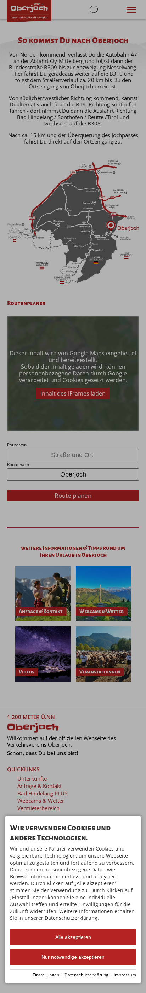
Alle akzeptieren (73, 937)
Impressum (125, 974)
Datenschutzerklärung (86, 974)
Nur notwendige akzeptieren (73, 957)
